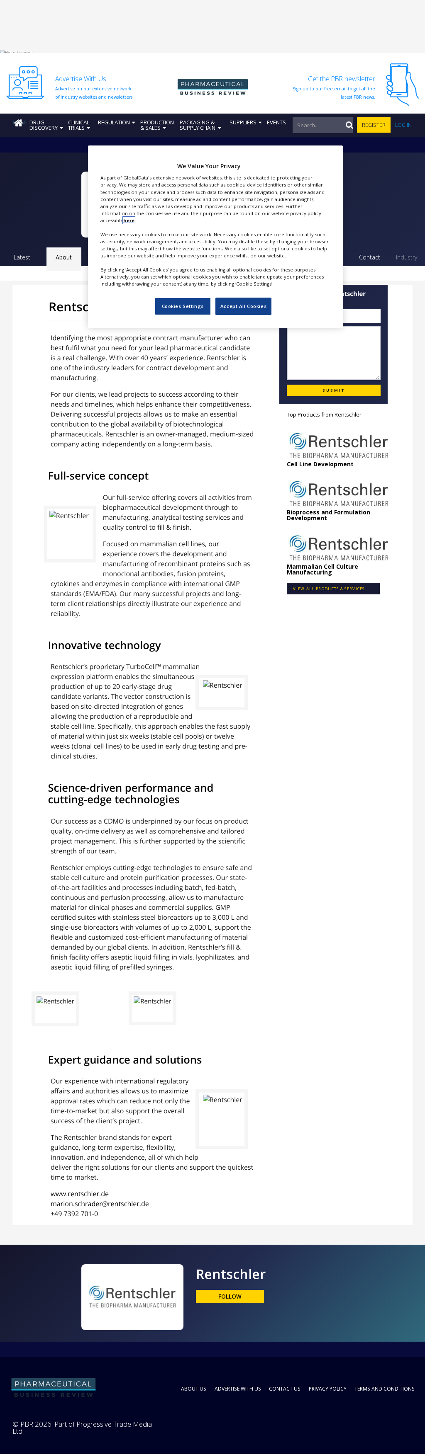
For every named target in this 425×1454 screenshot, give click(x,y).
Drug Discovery (43, 125)
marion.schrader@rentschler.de (100, 1203)
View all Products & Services (328, 588)
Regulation (114, 122)
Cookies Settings (183, 306)
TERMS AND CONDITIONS (384, 1388)
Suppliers (243, 122)
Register (374, 124)
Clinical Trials (78, 125)
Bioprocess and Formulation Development (328, 515)
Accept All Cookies (243, 306)
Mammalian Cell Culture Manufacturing (322, 569)
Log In (403, 124)
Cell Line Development (320, 464)
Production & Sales (157, 125)
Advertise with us (238, 1388)
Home (20, 122)
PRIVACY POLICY (328, 1388)
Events (276, 122)
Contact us (284, 1388)
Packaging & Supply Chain (197, 125)
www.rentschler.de (80, 1193)
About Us (193, 1388)
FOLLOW (230, 1296)
